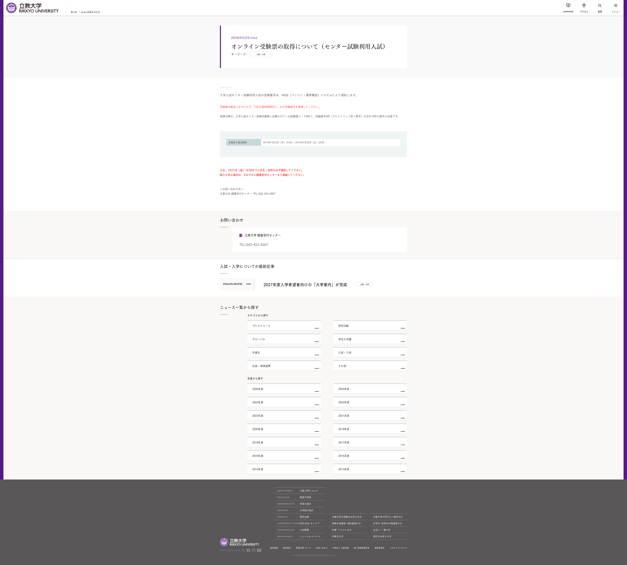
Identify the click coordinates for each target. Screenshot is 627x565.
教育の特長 (305, 497)
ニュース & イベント (310, 536)
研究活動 (304, 516)
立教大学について (309, 490)
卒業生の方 (337, 536)
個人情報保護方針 (362, 547)
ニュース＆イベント (90, 11)
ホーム (74, 11)
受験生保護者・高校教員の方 (346, 523)
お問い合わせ (322, 547)
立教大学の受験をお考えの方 (347, 516)
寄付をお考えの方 (382, 536)
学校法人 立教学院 (341, 547)
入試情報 (304, 529)
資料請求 (287, 547)
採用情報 (274, 547)
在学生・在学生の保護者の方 (387, 523)
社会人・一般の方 (382, 529)
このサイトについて (398, 547)
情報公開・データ (303, 547)
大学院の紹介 (307, 510)
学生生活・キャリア (310, 523)
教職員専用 (379, 547)
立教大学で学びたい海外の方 (388, 516)
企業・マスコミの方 (342, 529)
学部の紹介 (305, 503)
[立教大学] (34, 8)
